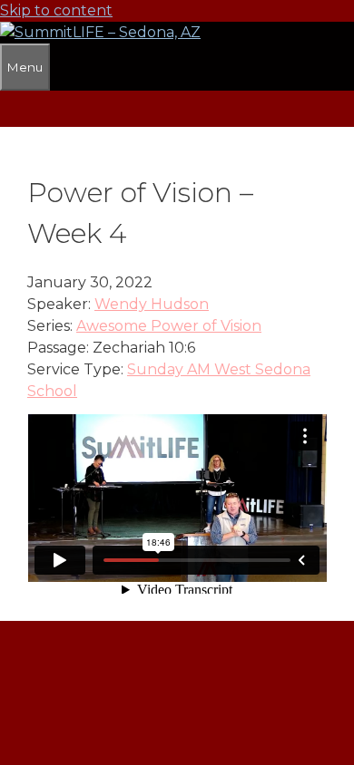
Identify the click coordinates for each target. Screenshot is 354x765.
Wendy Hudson (151, 304)
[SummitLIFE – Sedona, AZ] (100, 32)
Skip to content (56, 10)
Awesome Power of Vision (168, 325)
